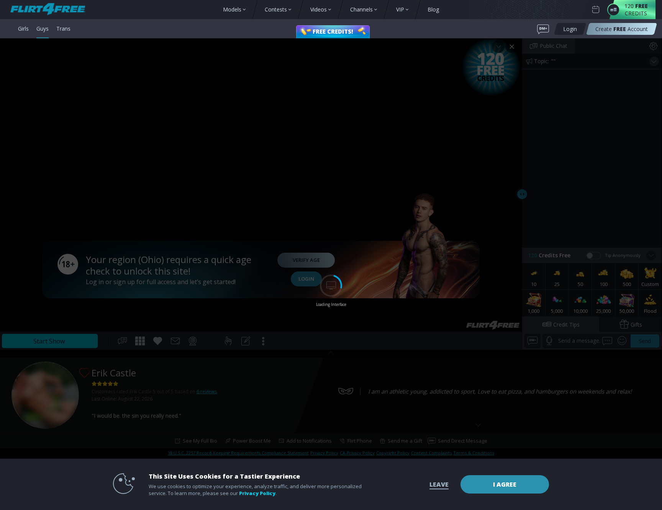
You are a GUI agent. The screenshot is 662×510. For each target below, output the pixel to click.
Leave (439, 484)
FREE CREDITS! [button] (333, 31)
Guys (42, 28)
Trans (63, 28)
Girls (23, 28)
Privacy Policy (257, 493)
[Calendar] (596, 9)
